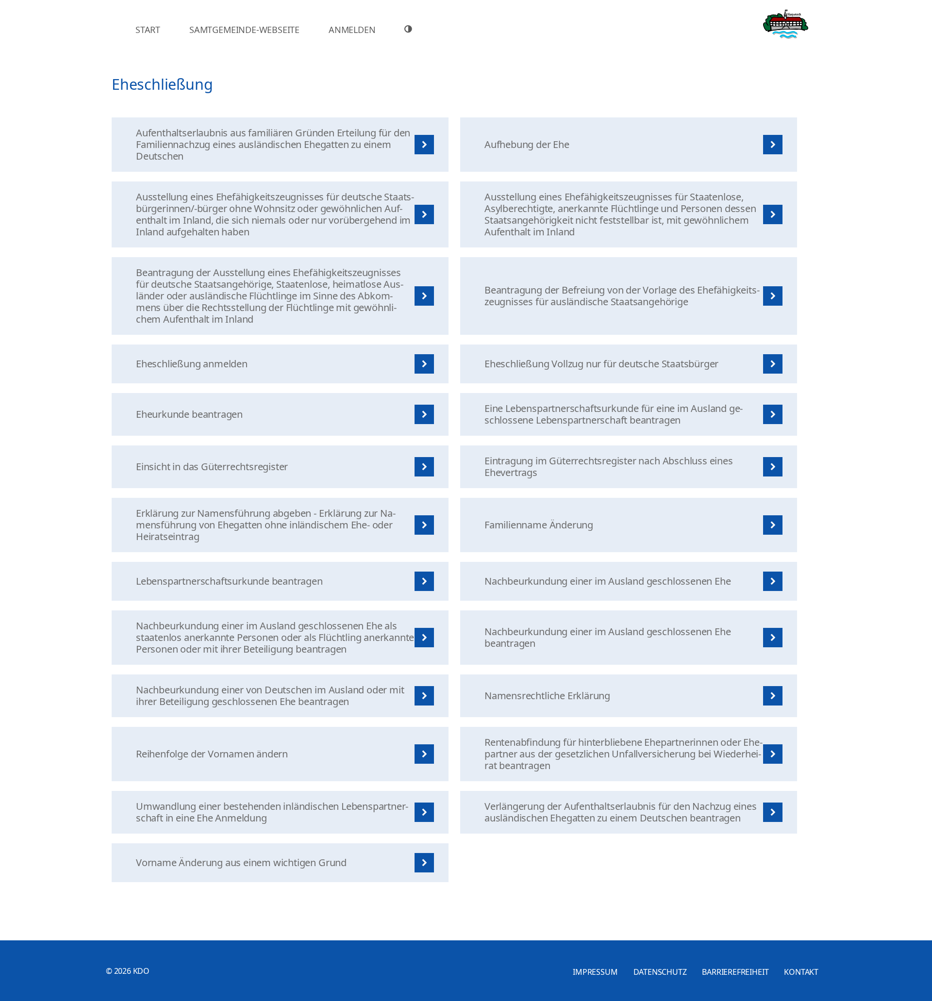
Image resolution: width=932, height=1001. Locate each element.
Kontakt (801, 972)
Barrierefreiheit (735, 972)
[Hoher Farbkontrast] (409, 29)
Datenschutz (660, 972)
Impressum (595, 972)
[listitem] (280, 144)
